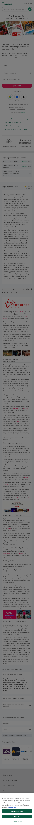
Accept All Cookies (17, 811)
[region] (17, 809)
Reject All (17, 816)
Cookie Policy (12, 807)
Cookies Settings (17, 821)
